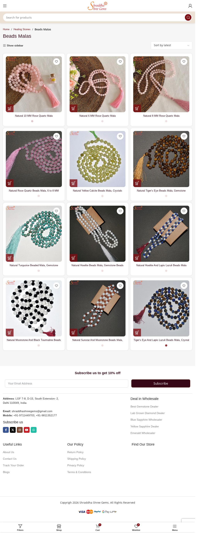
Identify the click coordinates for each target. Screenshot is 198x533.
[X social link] (13, 430)
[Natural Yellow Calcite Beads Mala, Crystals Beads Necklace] (98, 159)
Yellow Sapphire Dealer (145, 426)
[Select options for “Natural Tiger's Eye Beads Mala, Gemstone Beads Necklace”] (137, 183)
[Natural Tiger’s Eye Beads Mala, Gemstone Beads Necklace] (161, 159)
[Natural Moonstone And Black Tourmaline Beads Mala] (34, 308)
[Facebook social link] (6, 430)
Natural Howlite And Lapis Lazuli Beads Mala (161, 265)
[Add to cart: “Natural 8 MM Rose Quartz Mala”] (137, 108)
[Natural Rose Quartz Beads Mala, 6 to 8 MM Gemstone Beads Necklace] (34, 159)
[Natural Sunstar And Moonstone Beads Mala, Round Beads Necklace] (98, 308)
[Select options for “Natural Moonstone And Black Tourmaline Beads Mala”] (10, 332)
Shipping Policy (76, 458)
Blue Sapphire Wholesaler (146, 419)
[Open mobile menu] (5, 6)
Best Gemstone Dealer (144, 406)
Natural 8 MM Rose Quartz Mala (161, 115)
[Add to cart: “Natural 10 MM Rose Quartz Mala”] (10, 108)
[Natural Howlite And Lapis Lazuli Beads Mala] (161, 234)
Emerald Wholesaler (143, 433)
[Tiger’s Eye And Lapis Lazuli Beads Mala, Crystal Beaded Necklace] (161, 308)
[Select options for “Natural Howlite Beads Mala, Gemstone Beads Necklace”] (73, 258)
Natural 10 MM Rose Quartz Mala (34, 115)
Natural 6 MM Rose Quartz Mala (97, 115)
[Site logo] (97, 5)
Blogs (6, 472)
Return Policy (75, 452)
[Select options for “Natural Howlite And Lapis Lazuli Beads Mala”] (137, 258)
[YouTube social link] (27, 430)
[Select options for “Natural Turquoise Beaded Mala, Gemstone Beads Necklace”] (10, 258)
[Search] (188, 17)
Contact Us (9, 458)
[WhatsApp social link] (34, 430)
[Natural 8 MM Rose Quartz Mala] (161, 84)
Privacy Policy (75, 465)
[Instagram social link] (20, 430)
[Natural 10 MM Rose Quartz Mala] (34, 84)
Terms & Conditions (79, 472)
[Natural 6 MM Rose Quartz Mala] (98, 84)
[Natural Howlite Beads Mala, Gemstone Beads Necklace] (98, 234)
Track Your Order (13, 465)
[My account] (190, 6)
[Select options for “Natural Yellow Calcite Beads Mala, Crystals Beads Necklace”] (73, 183)
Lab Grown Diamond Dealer (148, 413)
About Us (8, 452)
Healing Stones (22, 29)
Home (6, 29)
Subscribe (161, 383)
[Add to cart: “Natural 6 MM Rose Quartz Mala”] (73, 108)
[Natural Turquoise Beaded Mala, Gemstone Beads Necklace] (34, 234)
